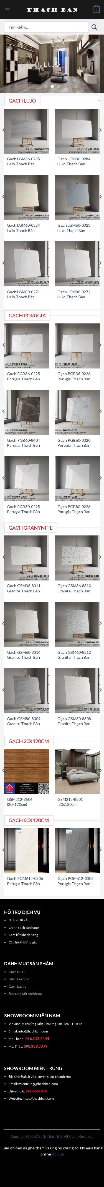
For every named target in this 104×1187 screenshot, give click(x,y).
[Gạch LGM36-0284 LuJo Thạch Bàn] (77, 131)
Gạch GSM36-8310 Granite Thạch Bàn (74, 588)
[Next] (100, 141)
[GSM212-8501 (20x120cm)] (77, 771)
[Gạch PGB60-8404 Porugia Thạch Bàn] (26, 412)
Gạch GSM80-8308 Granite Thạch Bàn (74, 721)
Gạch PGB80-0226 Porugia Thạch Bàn (73, 509)
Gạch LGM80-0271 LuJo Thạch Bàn (23, 294)
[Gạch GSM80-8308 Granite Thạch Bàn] (77, 690)
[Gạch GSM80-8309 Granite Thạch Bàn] (26, 690)
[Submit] (94, 26)
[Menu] (7, 9)
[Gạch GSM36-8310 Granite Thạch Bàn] (77, 558)
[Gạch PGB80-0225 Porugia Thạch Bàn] (26, 478)
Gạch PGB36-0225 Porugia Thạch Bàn (23, 376)
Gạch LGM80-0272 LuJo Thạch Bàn (73, 294)
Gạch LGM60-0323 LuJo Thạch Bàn (73, 227)
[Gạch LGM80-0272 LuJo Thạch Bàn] (77, 263)
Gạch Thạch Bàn (50, 1136)
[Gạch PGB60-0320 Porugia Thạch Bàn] (77, 412)
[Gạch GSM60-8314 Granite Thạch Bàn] (26, 624)
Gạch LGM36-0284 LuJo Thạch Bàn (73, 161)
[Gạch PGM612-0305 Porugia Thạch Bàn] (77, 850)
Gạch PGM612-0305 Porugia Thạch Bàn (75, 881)
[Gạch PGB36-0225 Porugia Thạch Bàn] (26, 345)
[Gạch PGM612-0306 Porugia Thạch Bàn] (26, 850)
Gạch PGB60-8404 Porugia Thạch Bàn (23, 443)
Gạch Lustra (18, 986)
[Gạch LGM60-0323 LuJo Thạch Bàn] (77, 197)
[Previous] (4, 141)
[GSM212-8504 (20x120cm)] (26, 771)
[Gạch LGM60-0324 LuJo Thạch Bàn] (26, 197)
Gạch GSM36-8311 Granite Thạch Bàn (23, 588)
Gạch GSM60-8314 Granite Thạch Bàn (23, 655)
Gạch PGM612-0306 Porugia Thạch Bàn (25, 881)
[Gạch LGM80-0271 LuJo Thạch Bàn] (26, 263)
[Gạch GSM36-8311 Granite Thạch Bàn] (26, 558)
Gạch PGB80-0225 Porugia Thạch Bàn (23, 509)
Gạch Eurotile (19, 979)
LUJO (52, 64)
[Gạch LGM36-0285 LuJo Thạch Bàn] (26, 131)
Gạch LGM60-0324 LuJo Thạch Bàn (23, 227)
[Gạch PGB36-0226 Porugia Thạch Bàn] (77, 345)
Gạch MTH (17, 972)
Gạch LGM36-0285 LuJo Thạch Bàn (23, 161)
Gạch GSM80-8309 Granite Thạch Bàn (23, 721)
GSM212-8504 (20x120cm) (19, 802)
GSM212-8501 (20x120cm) (70, 802)
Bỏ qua (58, 1154)
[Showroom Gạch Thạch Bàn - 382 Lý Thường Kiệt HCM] (52, 9)
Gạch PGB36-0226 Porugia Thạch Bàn (73, 376)
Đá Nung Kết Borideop (25, 994)
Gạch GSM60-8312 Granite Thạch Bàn (74, 655)
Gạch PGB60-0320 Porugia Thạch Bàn (73, 443)
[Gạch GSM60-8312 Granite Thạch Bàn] (77, 624)
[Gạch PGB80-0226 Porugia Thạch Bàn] (77, 478)
